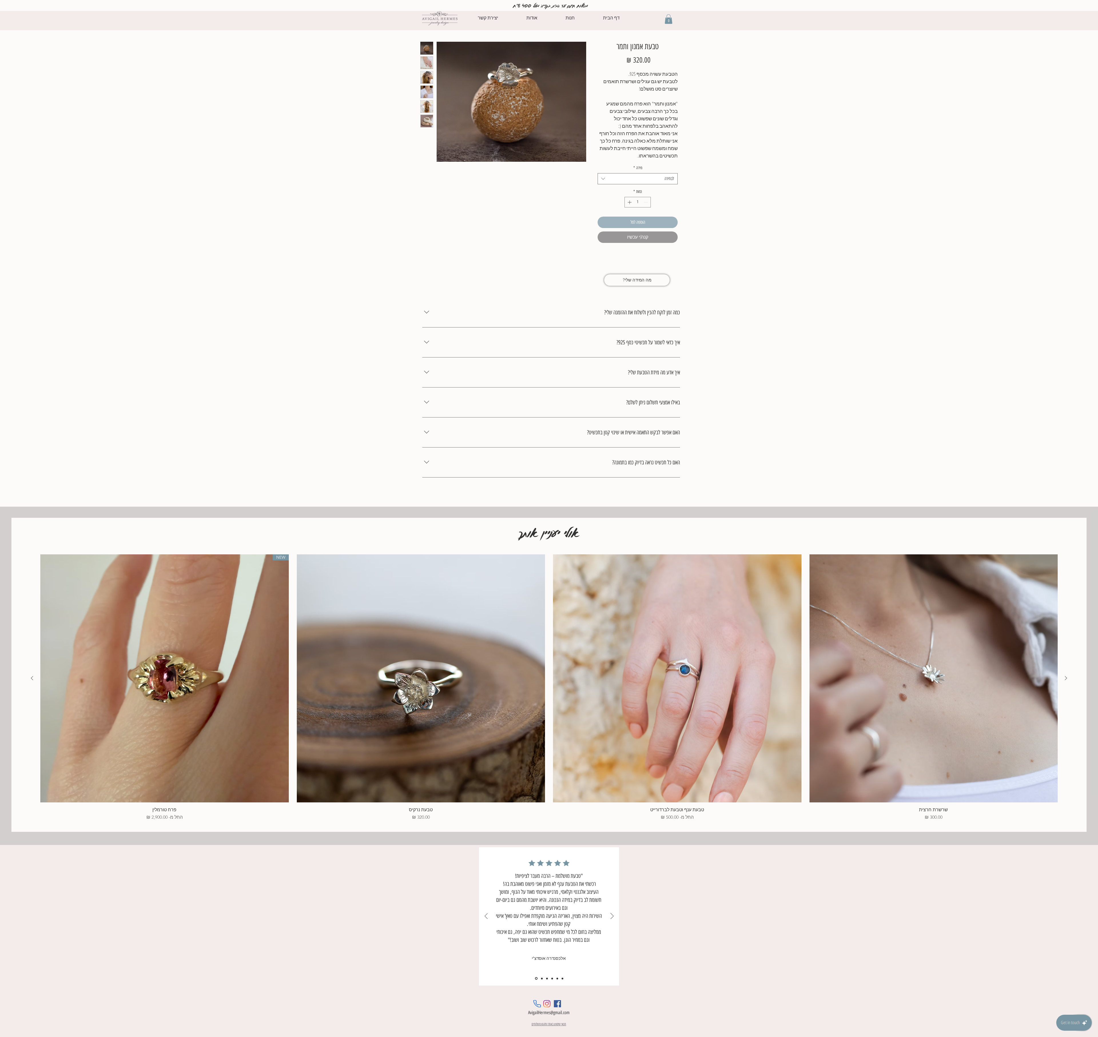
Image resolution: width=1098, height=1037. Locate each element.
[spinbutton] (637, 202)
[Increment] (628, 202)
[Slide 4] (552, 978)
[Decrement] (646, 202)
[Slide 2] (541, 978)
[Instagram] (546, 1003)
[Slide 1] (536, 978)
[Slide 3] (547, 978)
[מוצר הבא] (32, 678)
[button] (669, 19)
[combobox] (638, 178)
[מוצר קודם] (1066, 678)
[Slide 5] (557, 978)
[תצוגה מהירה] (933, 678)
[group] (549, 687)
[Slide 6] (562, 978)
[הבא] (612, 916)
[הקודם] (486, 916)
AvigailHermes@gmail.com (549, 1012)
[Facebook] (557, 1003)
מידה (637, 167)
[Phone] (537, 1003)
